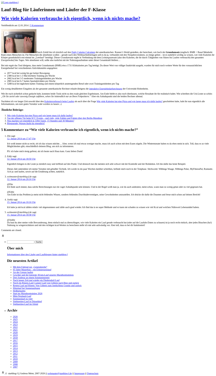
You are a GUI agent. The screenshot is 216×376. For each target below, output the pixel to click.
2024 (15, 322)
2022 (15, 327)
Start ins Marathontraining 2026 (27, 293)
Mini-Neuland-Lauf (22, 296)
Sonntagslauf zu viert (22, 299)
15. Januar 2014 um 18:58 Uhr (21, 215)
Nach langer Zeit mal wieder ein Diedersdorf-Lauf (36, 280)
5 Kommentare (37, 25)
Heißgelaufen (19, 291)
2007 (15, 367)
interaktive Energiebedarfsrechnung (105, 88)
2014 (15, 348)
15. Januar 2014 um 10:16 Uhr (21, 202)
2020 (15, 332)
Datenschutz (92, 373)
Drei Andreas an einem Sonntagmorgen (31, 277)
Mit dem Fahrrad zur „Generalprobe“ (30, 267)
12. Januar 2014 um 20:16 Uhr (21, 179)
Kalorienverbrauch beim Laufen (59, 101)
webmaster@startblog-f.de (59, 373)
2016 (15, 343)
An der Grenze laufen (23, 272)
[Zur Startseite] (10, 2)
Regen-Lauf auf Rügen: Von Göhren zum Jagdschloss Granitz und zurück (47, 285)
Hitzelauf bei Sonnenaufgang (26, 288)
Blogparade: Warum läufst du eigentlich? (26, 123)
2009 (15, 361)
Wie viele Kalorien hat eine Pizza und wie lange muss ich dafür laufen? (130, 101)
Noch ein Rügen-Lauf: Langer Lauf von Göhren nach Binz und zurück (46, 283)
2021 (15, 330)
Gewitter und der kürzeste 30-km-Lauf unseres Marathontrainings (43, 275)
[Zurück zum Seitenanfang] (3, 236)
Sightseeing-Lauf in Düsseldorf (27, 301)
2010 (15, 359)
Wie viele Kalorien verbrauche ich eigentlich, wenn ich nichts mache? (70, 18)
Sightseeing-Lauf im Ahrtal (25, 304)
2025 (15, 319)
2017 (15, 340)
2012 (15, 353)
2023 (15, 324)
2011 (15, 356)
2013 (15, 351)
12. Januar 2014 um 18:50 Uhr (21, 159)
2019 (15, 335)
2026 (15, 316)
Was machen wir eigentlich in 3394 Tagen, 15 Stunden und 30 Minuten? (40, 121)
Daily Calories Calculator (83, 52)
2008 (15, 364)
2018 (15, 338)
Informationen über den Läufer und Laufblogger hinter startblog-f (37, 254)
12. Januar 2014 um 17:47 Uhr (21, 138)
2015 (15, 345)
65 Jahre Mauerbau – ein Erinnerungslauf (32, 269)
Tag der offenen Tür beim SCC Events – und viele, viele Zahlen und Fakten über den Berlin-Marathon (54, 118)
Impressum (79, 373)
